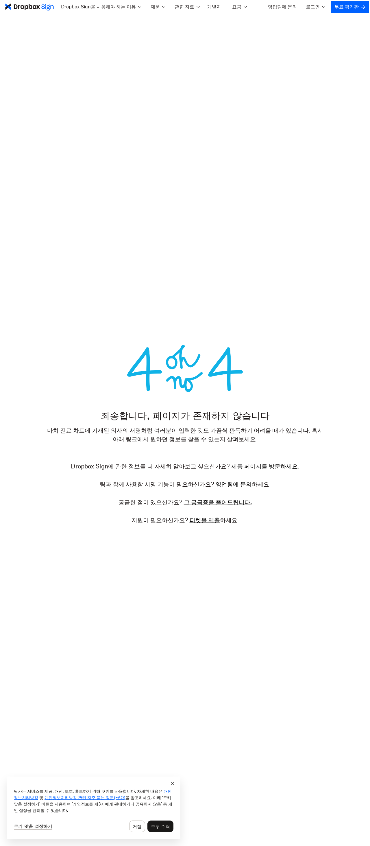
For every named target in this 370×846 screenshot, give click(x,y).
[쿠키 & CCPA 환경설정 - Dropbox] (93, 808)
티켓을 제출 (205, 520)
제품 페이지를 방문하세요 (264, 467)
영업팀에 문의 (282, 7)
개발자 (214, 7)
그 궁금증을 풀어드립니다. (218, 502)
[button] (101, 7)
